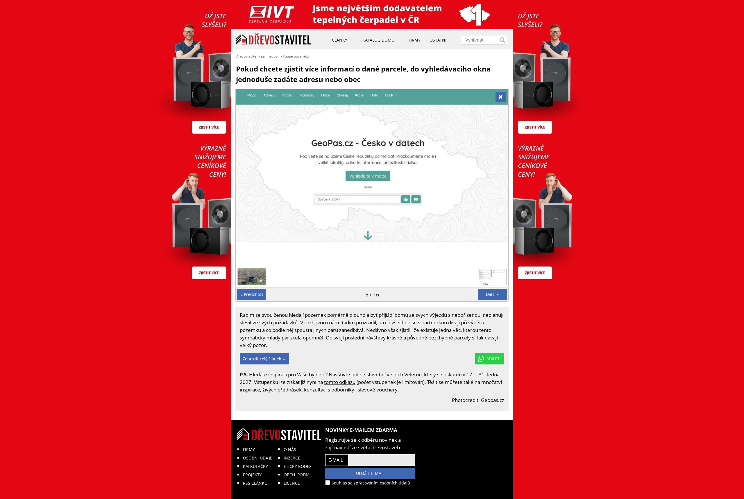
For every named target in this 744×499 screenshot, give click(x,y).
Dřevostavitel (246, 56)
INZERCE (292, 458)
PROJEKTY (252, 474)
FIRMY (249, 449)
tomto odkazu (339, 382)
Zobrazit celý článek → (264, 359)
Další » (492, 294)
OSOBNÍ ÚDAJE (257, 458)
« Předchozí (252, 294)
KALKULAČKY (255, 466)
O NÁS (290, 449)
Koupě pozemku (296, 56)
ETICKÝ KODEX (298, 466)
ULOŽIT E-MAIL (370, 473)
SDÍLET (493, 359)
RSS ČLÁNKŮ (255, 483)
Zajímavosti (270, 56)
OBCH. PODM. (297, 474)
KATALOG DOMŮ (378, 40)
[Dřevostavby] (274, 39)
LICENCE (292, 483)
